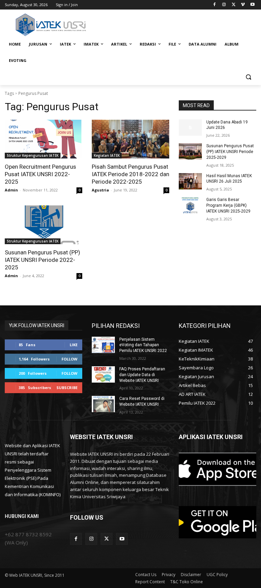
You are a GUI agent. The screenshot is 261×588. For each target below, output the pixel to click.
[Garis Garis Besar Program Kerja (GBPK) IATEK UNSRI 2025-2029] (190, 205)
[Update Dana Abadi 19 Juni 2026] (190, 127)
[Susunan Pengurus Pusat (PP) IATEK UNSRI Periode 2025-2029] (190, 151)
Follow (69, 359)
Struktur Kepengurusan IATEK (32, 155)
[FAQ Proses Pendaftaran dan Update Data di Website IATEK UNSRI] (103, 374)
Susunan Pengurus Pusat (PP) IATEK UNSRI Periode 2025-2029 (230, 152)
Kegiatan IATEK (107, 155)
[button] (248, 77)
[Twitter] (234, 5)
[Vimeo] (243, 5)
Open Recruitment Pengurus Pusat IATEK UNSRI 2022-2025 (40, 174)
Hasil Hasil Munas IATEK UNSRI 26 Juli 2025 (229, 178)
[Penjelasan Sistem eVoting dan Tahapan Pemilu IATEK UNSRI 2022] (103, 345)
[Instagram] (224, 5)
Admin (11, 189)
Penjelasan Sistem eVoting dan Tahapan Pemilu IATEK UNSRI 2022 (143, 345)
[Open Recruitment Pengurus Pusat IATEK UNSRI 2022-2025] (43, 139)
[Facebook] (215, 5)
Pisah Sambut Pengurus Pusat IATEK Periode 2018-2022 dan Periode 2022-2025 (130, 174)
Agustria (100, 189)
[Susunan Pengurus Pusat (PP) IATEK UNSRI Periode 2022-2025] (43, 224)
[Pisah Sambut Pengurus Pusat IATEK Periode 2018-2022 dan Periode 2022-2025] (130, 139)
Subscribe (66, 387)
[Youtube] (252, 5)
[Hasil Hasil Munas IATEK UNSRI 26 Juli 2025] (190, 181)
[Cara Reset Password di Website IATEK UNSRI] (103, 404)
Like (73, 344)
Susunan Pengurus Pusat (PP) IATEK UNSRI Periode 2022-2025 (42, 260)
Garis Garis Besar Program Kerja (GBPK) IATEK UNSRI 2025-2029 (228, 205)
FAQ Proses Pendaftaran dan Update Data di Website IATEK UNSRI (142, 375)
